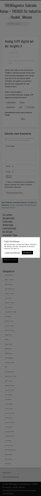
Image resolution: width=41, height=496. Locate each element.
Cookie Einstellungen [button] (12, 253)
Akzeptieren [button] (27, 253)
